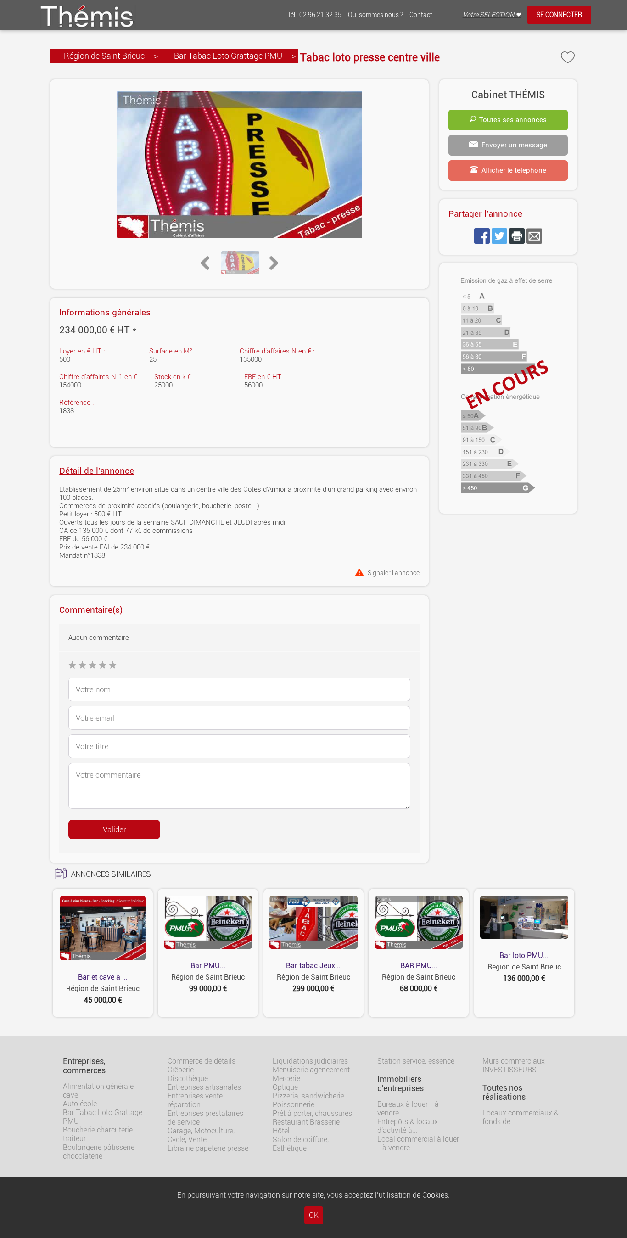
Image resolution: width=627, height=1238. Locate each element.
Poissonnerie (293, 1104)
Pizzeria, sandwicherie (308, 1096)
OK (314, 1215)
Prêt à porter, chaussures (312, 1113)
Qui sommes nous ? (375, 15)
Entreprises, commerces (84, 1066)
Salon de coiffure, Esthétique (301, 1144)
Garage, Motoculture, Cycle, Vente (201, 1135)
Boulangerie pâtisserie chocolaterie (98, 1151)
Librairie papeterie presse (208, 1148)
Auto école (80, 1103)
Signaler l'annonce (394, 572)
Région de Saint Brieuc (104, 56)
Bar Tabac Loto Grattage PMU (228, 56)
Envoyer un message (514, 145)
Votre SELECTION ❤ (492, 15)
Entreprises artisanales (204, 1087)
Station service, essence (415, 1061)
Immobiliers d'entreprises (400, 1084)
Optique (285, 1087)
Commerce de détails (201, 1061)
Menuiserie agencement (311, 1069)
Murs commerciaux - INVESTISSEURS (516, 1065)
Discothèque (188, 1078)
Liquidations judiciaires (310, 1061)
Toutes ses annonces (513, 120)
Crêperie (181, 1069)
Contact (420, 15)
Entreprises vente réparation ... (195, 1100)
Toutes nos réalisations (504, 1092)
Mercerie (286, 1078)
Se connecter (559, 15)
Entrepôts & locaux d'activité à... (407, 1126)
